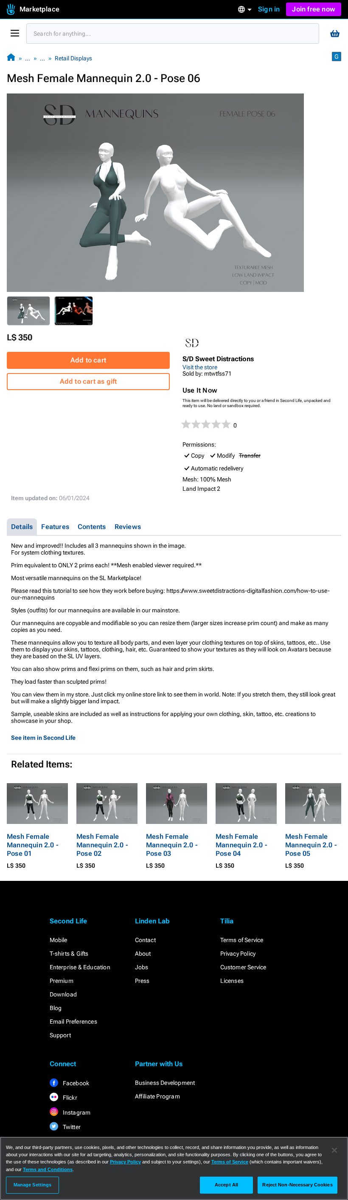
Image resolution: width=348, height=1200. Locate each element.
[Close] (334, 1150)
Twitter (71, 1127)
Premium (61, 980)
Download (63, 994)
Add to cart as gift (88, 381)
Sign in (269, 9)
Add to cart (88, 360)
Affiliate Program (157, 1096)
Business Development (165, 1082)
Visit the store (199, 367)
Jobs (142, 967)
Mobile (58, 940)
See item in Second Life (43, 737)
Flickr (69, 1097)
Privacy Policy (238, 953)
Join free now (313, 9)
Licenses (232, 980)
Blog (56, 1008)
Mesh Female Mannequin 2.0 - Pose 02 (102, 845)
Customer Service (243, 967)
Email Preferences (73, 1021)
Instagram (76, 1112)
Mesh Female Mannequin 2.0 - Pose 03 (171, 845)
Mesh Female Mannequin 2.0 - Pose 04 (241, 845)
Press (142, 980)
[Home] (11, 58)
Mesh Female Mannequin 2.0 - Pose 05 (311, 845)
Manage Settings (33, 1184)
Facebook (76, 1083)
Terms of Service (242, 940)
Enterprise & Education (80, 967)
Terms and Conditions (48, 1169)
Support (60, 1035)
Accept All (226, 1184)
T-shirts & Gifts (69, 953)
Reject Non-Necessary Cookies (297, 1184)
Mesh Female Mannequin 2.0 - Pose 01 (32, 845)
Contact (145, 940)
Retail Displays (73, 58)
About (143, 953)
